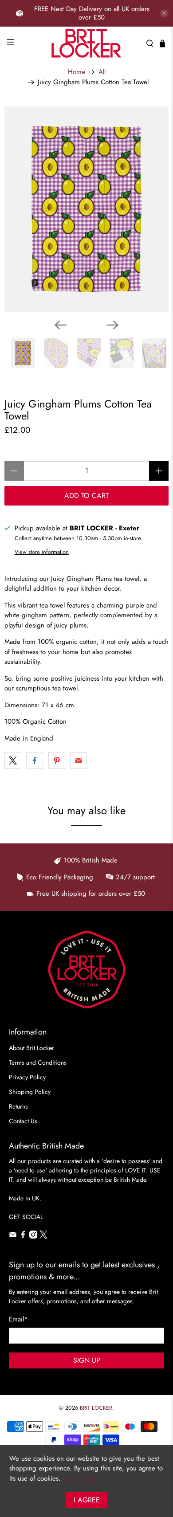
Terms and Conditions (38, 1062)
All (102, 72)
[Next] (112, 325)
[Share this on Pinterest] (56, 760)
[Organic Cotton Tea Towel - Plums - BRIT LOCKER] (86, 209)
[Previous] (60, 325)
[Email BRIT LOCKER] (13, 1236)
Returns (18, 1106)
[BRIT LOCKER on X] (43, 1236)
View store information (42, 552)
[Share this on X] (12, 760)
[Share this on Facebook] (34, 760)
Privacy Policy (27, 1077)
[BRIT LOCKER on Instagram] (33, 1236)
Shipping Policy (30, 1091)
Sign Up (86, 1360)
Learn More (79, 1478)
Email (18, 1319)
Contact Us (23, 1121)
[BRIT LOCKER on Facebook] (23, 1236)
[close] (164, 13)
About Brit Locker (31, 1047)
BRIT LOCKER (96, 1408)
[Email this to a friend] (78, 760)
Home (76, 72)
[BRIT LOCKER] (86, 43)
